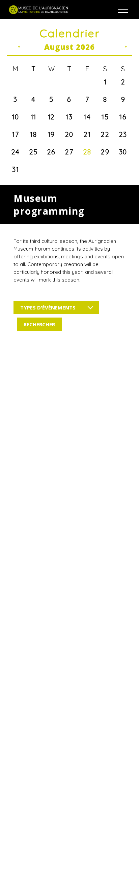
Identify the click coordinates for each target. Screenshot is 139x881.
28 (87, 152)
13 (69, 117)
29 (105, 152)
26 (51, 152)
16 (123, 117)
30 (123, 152)
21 (87, 134)
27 (69, 152)
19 (51, 134)
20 (69, 134)
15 (105, 117)
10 (15, 117)
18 (33, 134)
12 (51, 117)
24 (15, 152)
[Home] (39, 9)
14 (87, 117)
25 (33, 152)
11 (33, 117)
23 (123, 134)
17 (15, 134)
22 (105, 134)
